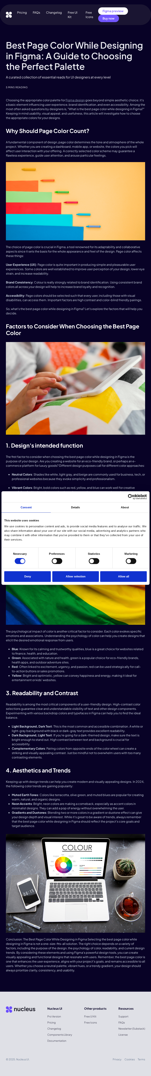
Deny (27, 576)
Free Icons (90, 1022)
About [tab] (125, 507)
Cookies (129, 1059)
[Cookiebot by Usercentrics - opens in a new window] (131, 497)
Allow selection (75, 576)
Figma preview (113, 11)
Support (123, 1016)
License (123, 1034)
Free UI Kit (90, 1016)
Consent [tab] (26, 507)
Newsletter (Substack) (131, 1028)
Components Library (59, 1034)
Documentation (56, 1040)
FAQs (36, 12)
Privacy (117, 1059)
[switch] (57, 561)
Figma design (75, 100)
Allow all (123, 576)
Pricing (22, 12)
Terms (141, 1059)
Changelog (54, 12)
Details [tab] (75, 507)
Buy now (109, 18)
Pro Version (54, 1016)
